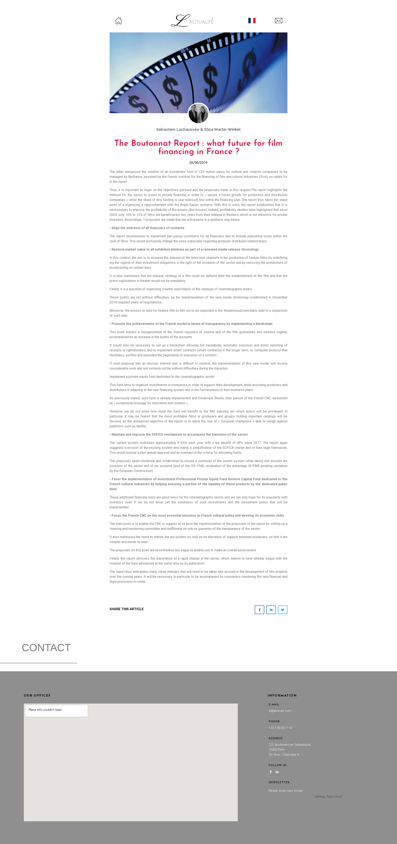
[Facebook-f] (271, 772)
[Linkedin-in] (277, 772)
